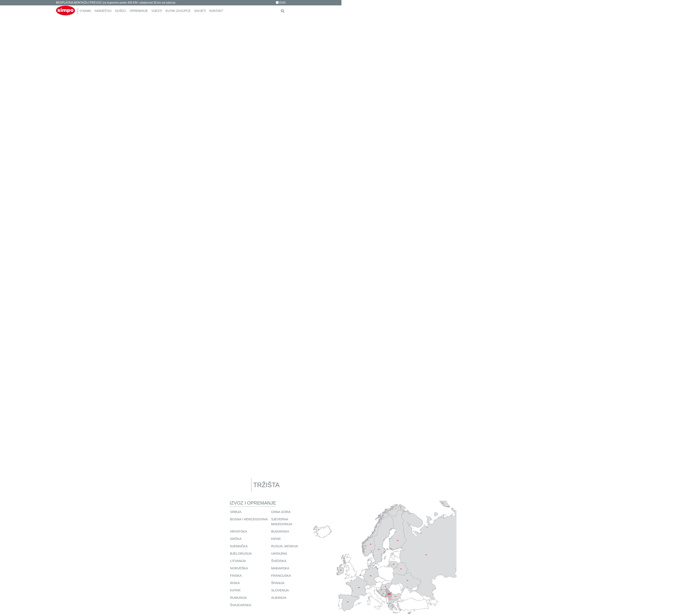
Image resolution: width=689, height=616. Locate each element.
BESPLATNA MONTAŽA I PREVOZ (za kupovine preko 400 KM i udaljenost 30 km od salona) (115, 2)
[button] (283, 11)
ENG (282, 2)
